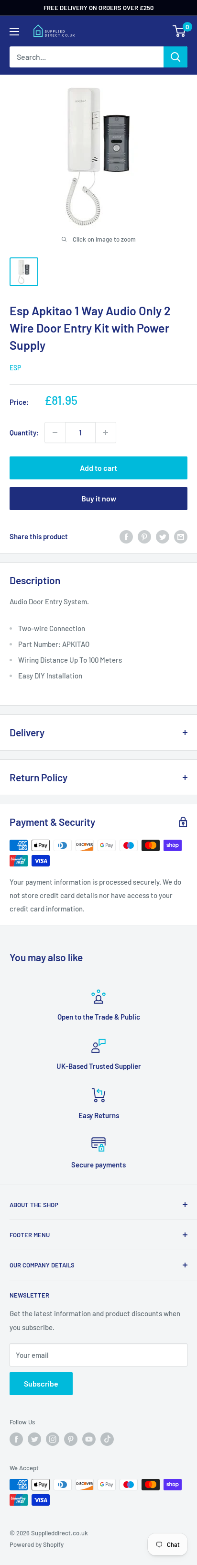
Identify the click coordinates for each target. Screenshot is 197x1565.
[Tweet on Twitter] (162, 536)
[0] (180, 31)
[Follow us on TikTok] (107, 1439)
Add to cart (98, 467)
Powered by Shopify (37, 1544)
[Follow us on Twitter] (34, 1439)
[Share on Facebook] (126, 536)
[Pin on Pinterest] (144, 536)
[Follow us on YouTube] (89, 1439)
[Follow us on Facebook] (16, 1439)
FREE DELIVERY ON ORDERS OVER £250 (98, 7)
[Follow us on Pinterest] (70, 1439)
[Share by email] (180, 536)
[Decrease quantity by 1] (55, 432)
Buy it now (98, 498)
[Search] (175, 56)
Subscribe (41, 1383)
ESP (15, 368)
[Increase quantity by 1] (106, 432)
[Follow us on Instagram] (52, 1439)
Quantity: (24, 432)
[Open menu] (14, 31)
